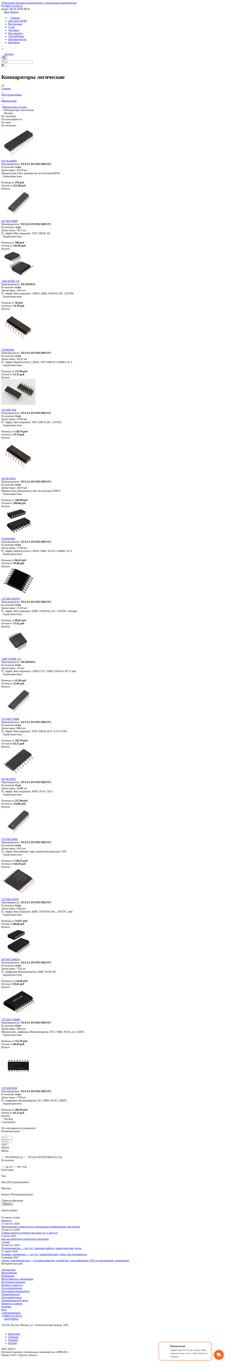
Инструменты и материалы (17, 1278)
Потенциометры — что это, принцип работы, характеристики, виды (41, 1248)
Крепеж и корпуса (12, 1285)
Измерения (7, 1275)
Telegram (13, 1337)
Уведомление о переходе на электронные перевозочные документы (40, 1226)
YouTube (13, 1340)
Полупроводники (11, 1297)
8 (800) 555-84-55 (12, 1315)
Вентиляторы (9, 1272)
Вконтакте (14, 1333)
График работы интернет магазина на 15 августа (29, 1232)
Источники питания (13, 1282)
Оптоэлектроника (11, 1288)
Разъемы (6, 1306)
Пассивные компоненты (15, 1291)
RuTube (12, 1343)
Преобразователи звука (14, 1300)
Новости (6, 1220)
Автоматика (8, 1269)
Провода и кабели (11, 1303)
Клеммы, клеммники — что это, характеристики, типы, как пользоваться (44, 1254)
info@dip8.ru (11, 12)
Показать (7, 1204)
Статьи (5, 1242)
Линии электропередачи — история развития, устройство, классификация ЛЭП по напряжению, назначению (65, 1260)
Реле (4, 1309)
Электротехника (10, 1312)
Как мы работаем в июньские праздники (25, 1239)
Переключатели (10, 1294)
